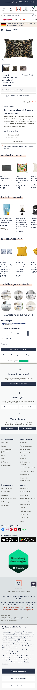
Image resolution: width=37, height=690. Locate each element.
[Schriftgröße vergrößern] (32, 101)
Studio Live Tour (25, 518)
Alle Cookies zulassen (18, 671)
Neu (16, 20)
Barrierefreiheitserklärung (28, 498)
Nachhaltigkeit (24, 495)
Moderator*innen (25, 511)
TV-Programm (5, 491)
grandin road (4, 620)
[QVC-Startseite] (2, 30)
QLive (3, 455)
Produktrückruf (6, 465)
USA (9, 591)
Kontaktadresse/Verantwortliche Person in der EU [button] (19, 147)
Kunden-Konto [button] (9, 407)
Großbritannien (16, 591)
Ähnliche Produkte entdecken (19, 96)
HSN (2, 618)
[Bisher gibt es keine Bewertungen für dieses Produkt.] (26, 75)
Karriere (22, 507)
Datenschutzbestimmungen (20, 607)
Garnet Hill (25, 618)
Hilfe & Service (24, 474)
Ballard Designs (9, 618)
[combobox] (16, 15)
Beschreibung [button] (9, 106)
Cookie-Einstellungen (18, 686)
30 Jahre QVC (25, 20)
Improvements (13, 620)
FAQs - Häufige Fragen (27, 471)
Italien (23, 591)
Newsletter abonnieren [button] (18, 384)
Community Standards (11, 610)
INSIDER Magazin (6, 488)
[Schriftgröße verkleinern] (35, 101)
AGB (5, 607)
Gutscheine (4, 495)
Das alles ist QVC (25, 491)
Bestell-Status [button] (27, 407)
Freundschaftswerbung (8, 498)
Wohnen (8, 30)
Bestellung (23, 442)
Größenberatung (25, 449)
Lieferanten (4, 462)
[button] (3, 9)
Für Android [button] (27, 428)
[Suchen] (33, 15)
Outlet (22, 521)
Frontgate (18, 618)
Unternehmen (24, 488)
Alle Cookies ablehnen (18, 678)
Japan (28, 591)
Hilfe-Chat (4, 442)
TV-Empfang (24, 514)
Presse (3, 458)
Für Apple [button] (9, 428)
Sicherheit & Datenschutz (28, 468)
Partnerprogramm (6, 502)
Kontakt (3, 446)
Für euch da (4, 505)
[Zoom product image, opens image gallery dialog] (3, 61)
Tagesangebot (8, 20)
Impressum (29, 610)
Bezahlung (23, 458)
